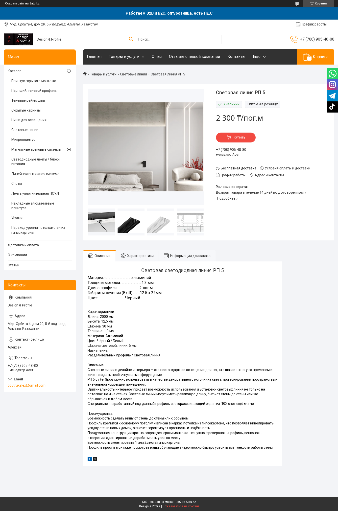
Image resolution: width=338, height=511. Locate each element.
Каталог (14, 71)
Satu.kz (191, 502)
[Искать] (131, 39)
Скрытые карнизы (26, 110)
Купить (239, 137)
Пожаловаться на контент (181, 506)
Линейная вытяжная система (35, 174)
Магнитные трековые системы (36, 149)
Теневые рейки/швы (28, 100)
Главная (94, 56)
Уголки (17, 218)
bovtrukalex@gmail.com (27, 385)
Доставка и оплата (23, 245)
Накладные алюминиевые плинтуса (32, 205)
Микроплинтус (23, 139)
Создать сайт (14, 3)
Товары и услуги (124, 56)
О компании (17, 255)
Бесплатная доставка (238, 168)
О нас (157, 56)
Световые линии (133, 74)
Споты (16, 184)
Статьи (13, 265)
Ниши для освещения (29, 120)
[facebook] (90, 460)
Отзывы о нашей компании (194, 56)
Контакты (236, 56)
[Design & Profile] (18, 39)
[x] (95, 460)
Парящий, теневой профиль (34, 91)
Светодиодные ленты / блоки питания (35, 161)
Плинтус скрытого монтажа (33, 81)
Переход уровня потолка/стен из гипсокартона (38, 230)
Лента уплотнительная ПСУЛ (35, 193)
